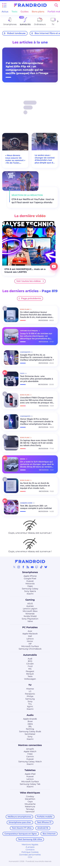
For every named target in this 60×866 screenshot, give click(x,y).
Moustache (30, 804)
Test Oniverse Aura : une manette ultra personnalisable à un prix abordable (36, 379)
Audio (30, 715)
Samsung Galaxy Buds (30, 731)
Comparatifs (25, 352)
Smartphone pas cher (20, 822)
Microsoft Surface (30, 646)
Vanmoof (30, 811)
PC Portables (30, 627)
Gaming (30, 599)
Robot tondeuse (16, 33)
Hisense (30, 688)
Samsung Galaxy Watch (30, 761)
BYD (30, 661)
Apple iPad (30, 774)
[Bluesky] (45, 567)
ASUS (30, 603)
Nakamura (30, 806)
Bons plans (38, 11)
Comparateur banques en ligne (20, 833)
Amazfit (30, 749)
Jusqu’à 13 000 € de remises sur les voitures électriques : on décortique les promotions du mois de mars (36, 336)
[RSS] (27, 567)
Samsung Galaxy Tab (30, 784)
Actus (5, 11)
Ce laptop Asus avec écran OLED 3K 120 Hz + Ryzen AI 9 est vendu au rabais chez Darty (36, 443)
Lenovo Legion (30, 608)
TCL (30, 704)
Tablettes (30, 770)
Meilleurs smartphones (19, 816)
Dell (30, 636)
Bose (30, 721)
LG (30, 691)
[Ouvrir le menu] (4, 5)
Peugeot (30, 671)
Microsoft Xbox (30, 611)
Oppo (30, 586)
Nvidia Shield (30, 616)
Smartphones (30, 572)
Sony (30, 701)
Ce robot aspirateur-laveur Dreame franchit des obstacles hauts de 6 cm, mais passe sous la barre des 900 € (36, 314)
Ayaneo (30, 606)
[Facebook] (23, 567)
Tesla (30, 676)
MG (30, 668)
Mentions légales (30, 844)
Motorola (30, 583)
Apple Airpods (30, 719)
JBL (30, 726)
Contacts (30, 849)
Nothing (30, 729)
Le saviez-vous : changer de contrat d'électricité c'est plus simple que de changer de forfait (45, 159)
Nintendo (30, 613)
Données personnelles (30, 854)
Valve (30, 621)
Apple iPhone (30, 576)
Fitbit (30, 754)
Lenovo (30, 638)
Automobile (30, 655)
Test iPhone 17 (44, 822)
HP (30, 643)
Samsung (30, 699)
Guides (24, 11)
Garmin (30, 756)
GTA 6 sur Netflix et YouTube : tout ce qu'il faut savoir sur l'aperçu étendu (33, 201)
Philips (30, 696)
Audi (30, 658)
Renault (30, 674)
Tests (14, 11)
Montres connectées (30, 745)
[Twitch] (36, 567)
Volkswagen (30, 679)
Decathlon (30, 799)
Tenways (30, 809)
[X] (14, 567)
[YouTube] (32, 567)
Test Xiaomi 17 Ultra (22, 828)
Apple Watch (30, 751)
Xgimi (30, 706)
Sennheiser (30, 734)
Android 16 (42, 828)
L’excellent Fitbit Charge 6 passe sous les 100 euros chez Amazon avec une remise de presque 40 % (36, 400)
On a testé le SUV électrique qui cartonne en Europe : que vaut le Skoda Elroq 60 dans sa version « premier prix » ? (37, 464)
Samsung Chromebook (30, 649)
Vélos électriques (30, 792)
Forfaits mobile (44, 816)
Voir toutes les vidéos (28, 281)
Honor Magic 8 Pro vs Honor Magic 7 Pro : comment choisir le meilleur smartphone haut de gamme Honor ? (36, 421)
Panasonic (30, 694)
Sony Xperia (30, 591)
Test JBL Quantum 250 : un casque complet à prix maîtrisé (36, 506)
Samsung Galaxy (30, 588)
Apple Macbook (30, 633)
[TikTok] (41, 567)
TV (30, 685)
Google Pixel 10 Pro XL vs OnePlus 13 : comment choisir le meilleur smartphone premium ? (37, 357)
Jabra (30, 724)
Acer (30, 631)
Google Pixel (30, 578)
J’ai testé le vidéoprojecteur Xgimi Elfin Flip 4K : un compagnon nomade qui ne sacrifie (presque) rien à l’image (27, 68)
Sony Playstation (30, 618)
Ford (30, 666)
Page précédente (31, 298)
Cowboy (30, 796)
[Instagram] (18, 567)
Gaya (30, 801)
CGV (30, 857)
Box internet (49, 833)
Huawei (30, 581)
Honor (30, 641)
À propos (30, 847)
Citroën (30, 663)
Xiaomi (30, 593)
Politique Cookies (30, 852)
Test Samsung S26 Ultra (30, 839)
